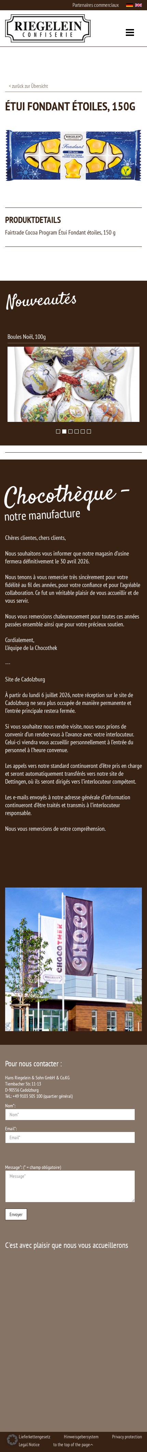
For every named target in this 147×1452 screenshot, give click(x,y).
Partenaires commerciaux (95, 4)
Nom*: (10, 1106)
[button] (12, 1439)
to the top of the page (71, 1444)
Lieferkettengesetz (34, 1437)
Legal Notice (29, 1444)
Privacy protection (127, 1437)
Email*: (11, 1128)
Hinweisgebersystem (81, 1437)
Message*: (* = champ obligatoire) (33, 1167)
